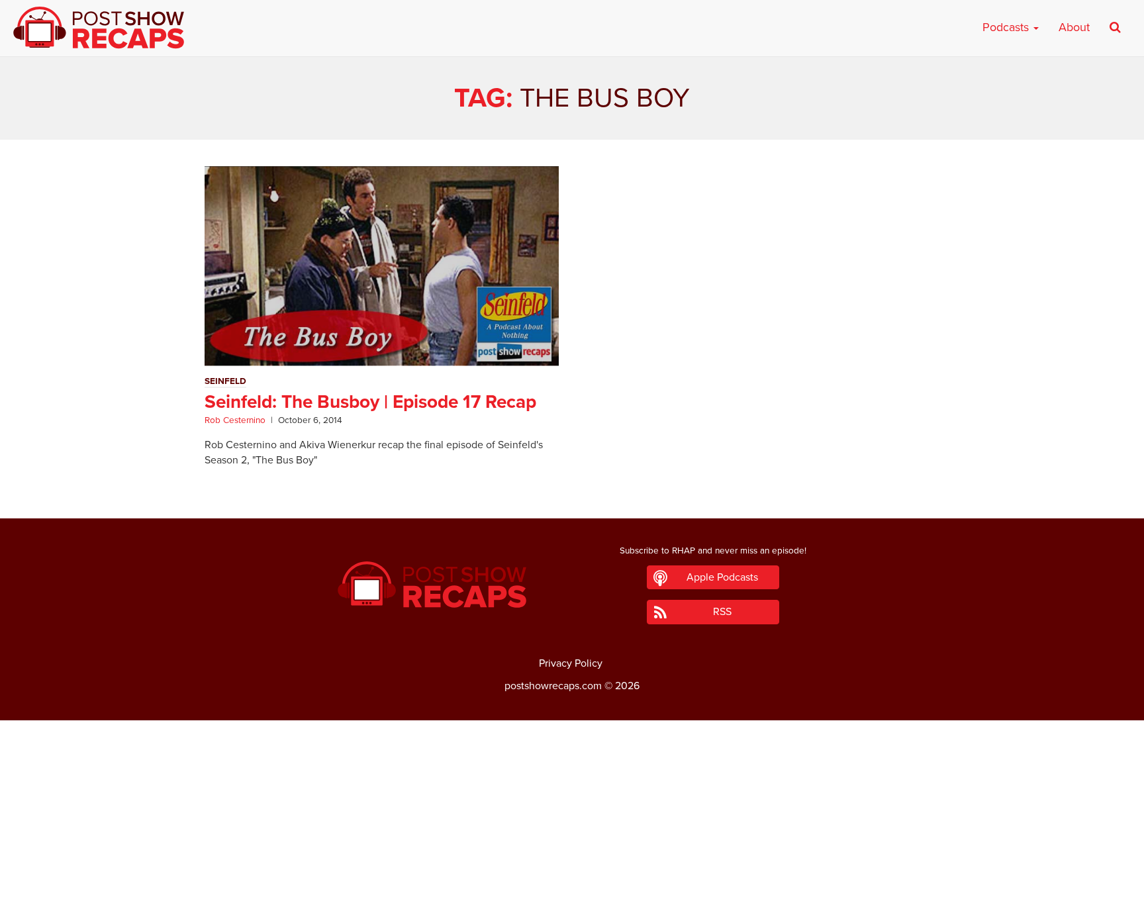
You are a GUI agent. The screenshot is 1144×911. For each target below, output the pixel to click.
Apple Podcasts (722, 577)
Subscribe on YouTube (572, 863)
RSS (722, 611)
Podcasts (1007, 27)
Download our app (572, 893)
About (1074, 27)
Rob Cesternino (235, 420)
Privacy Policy (570, 663)
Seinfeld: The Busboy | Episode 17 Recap (370, 402)
